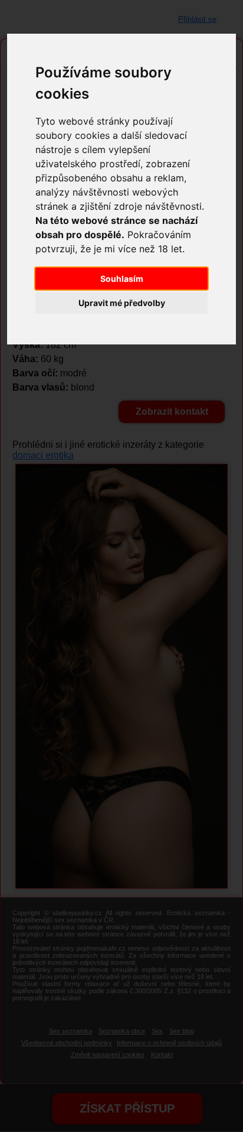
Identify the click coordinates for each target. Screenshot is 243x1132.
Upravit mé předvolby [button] (121, 303)
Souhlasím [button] (121, 279)
